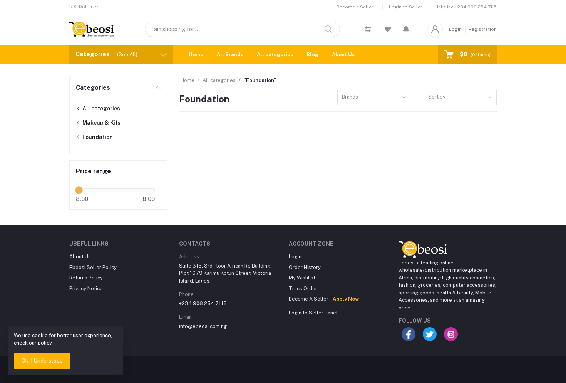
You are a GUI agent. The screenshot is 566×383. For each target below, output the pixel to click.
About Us (343, 54)
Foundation (97, 137)
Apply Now (346, 299)
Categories (93, 87)
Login (455, 29)
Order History (305, 267)
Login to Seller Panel (313, 313)
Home (196, 54)
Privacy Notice (86, 288)
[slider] (79, 190)
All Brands (230, 54)
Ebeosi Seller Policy (93, 267)
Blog (312, 54)
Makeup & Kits (101, 123)
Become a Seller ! (356, 7)
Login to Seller (405, 7)
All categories (275, 54)
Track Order (303, 288)
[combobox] (373, 97)
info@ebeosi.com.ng (203, 326)
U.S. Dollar (81, 6)
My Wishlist (302, 278)
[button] (406, 29)
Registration (483, 29)
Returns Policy (86, 278)
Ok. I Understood (42, 361)
